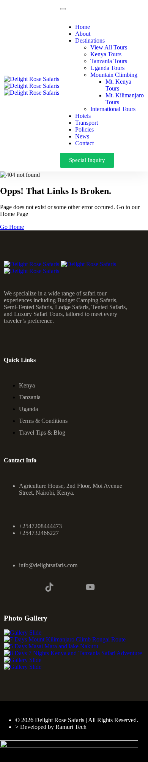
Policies (84, 129)
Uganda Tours (107, 68)
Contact (84, 143)
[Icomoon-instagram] (28, 587)
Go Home (12, 227)
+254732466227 (39, 533)
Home (82, 27)
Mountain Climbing (113, 74)
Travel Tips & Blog (42, 432)
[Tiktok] (49, 587)
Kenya (27, 385)
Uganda (28, 409)
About (82, 33)
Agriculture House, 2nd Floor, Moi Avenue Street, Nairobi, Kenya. (70, 489)
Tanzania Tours (108, 61)
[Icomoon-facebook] (8, 587)
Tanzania (30, 397)
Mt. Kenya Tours (118, 85)
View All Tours (108, 47)
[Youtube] (90, 587)
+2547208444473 (40, 526)
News (82, 136)
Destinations (90, 40)
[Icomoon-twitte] (69, 587)
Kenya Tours (105, 54)
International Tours (112, 109)
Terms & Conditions (43, 421)
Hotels (83, 116)
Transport (86, 122)
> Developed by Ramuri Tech (51, 727)
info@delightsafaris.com (48, 565)
